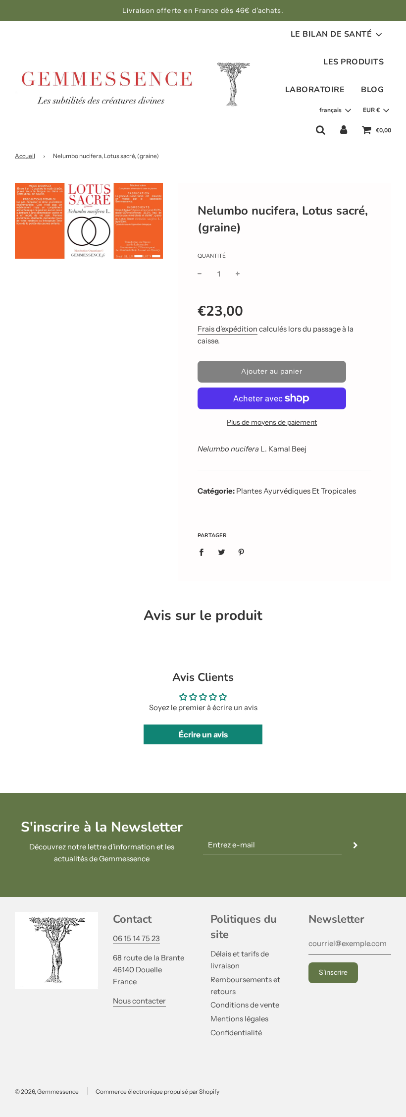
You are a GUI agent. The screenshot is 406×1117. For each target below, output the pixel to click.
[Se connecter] (343, 130)
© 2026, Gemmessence (47, 1091)
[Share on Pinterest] (241, 551)
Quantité (212, 255)
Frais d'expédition (227, 329)
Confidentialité (236, 1032)
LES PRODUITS (353, 61)
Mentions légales (239, 1018)
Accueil (25, 156)
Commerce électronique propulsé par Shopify (157, 1091)
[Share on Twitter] (221, 551)
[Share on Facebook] (204, 551)
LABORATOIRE (315, 89)
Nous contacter (139, 1000)
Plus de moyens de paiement (272, 422)
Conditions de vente (244, 1004)
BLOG (372, 89)
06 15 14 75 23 (136, 938)
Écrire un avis (203, 734)
